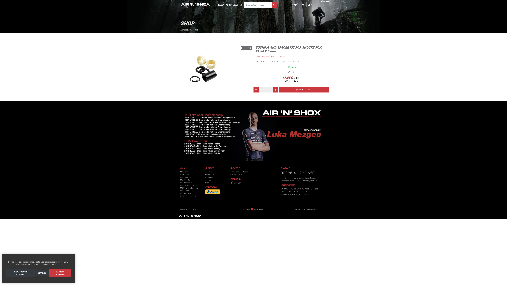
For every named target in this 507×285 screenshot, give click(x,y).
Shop (195, 29)
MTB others (185, 191)
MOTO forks (185, 180)
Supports (209, 177)
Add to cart (305, 90)
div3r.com (260, 209)
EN (327, 1)
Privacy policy (236, 174)
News (207, 183)
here (61, 264)
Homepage (185, 29)
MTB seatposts (186, 177)
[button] (310, 5)
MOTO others (185, 193)
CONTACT (237, 5)
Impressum (311, 209)
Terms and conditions (239, 172)
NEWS (228, 5)
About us (209, 172)
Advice (208, 180)
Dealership (209, 174)
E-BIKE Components (188, 196)
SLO (323, 1)
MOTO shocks (186, 183)
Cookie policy (299, 209)
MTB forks (184, 172)
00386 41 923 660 (298, 172)
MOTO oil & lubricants (189, 188)
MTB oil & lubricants (188, 185)
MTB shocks (185, 174)
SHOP (221, 5)
